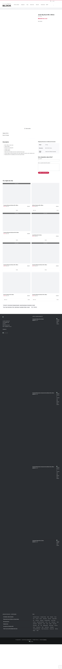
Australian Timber (23, 514)
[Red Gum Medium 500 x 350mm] (16, 464)
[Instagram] (4, 547)
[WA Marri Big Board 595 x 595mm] (45, 219)
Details (17, 262)
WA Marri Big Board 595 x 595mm (37, 257)
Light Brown (16, 514)
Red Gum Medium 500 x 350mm (8, 502)
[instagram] (4, 1)
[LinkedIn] (6, 129)
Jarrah (33, 512)
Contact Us (4, 536)
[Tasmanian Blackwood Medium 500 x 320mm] (45, 464)
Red (6, 514)
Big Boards (29, 512)
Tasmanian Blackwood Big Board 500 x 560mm (11, 338)
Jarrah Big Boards (23, 512)
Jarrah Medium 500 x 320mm (37, 338)
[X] (5, 129)
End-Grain (10, 514)
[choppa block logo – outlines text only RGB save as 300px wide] (7, 3)
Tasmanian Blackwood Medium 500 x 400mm (10, 257)
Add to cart (34, 262)
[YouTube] (5, 547)
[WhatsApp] (8, 129)
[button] (10, 133)
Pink (13, 514)
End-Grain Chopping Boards (13, 512)
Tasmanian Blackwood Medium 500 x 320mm (39, 420)
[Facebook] (3, 129)
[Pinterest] (9, 129)
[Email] (11, 129)
